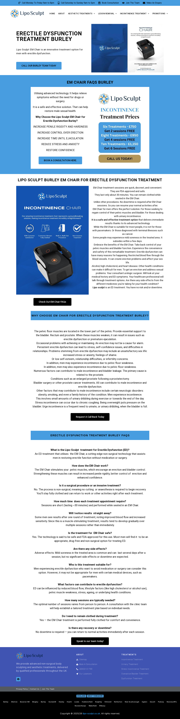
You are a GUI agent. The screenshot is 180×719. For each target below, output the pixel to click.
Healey (61, 702)
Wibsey (102, 706)
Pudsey (161, 702)
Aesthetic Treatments (80, 14)
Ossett (152, 702)
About (61, 14)
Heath (69, 702)
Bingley (35, 702)
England (81, 696)
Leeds (76, 702)
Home (52, 14)
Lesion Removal (106, 14)
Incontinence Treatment (133, 14)
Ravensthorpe (80, 706)
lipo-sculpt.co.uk (91, 713)
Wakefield (93, 706)
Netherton (118, 702)
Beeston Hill (25, 702)
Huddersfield (87, 702)
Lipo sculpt (99, 287)
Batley (5, 702)
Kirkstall (108, 702)
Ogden (144, 702)
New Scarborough (132, 702)
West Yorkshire (95, 696)
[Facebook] (18, 679)
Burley (43, 702)
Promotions (158, 14)
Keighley (98, 702)
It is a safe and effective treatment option (115, 219)
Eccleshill (52, 702)
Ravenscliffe (172, 702)
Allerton (14, 702)
